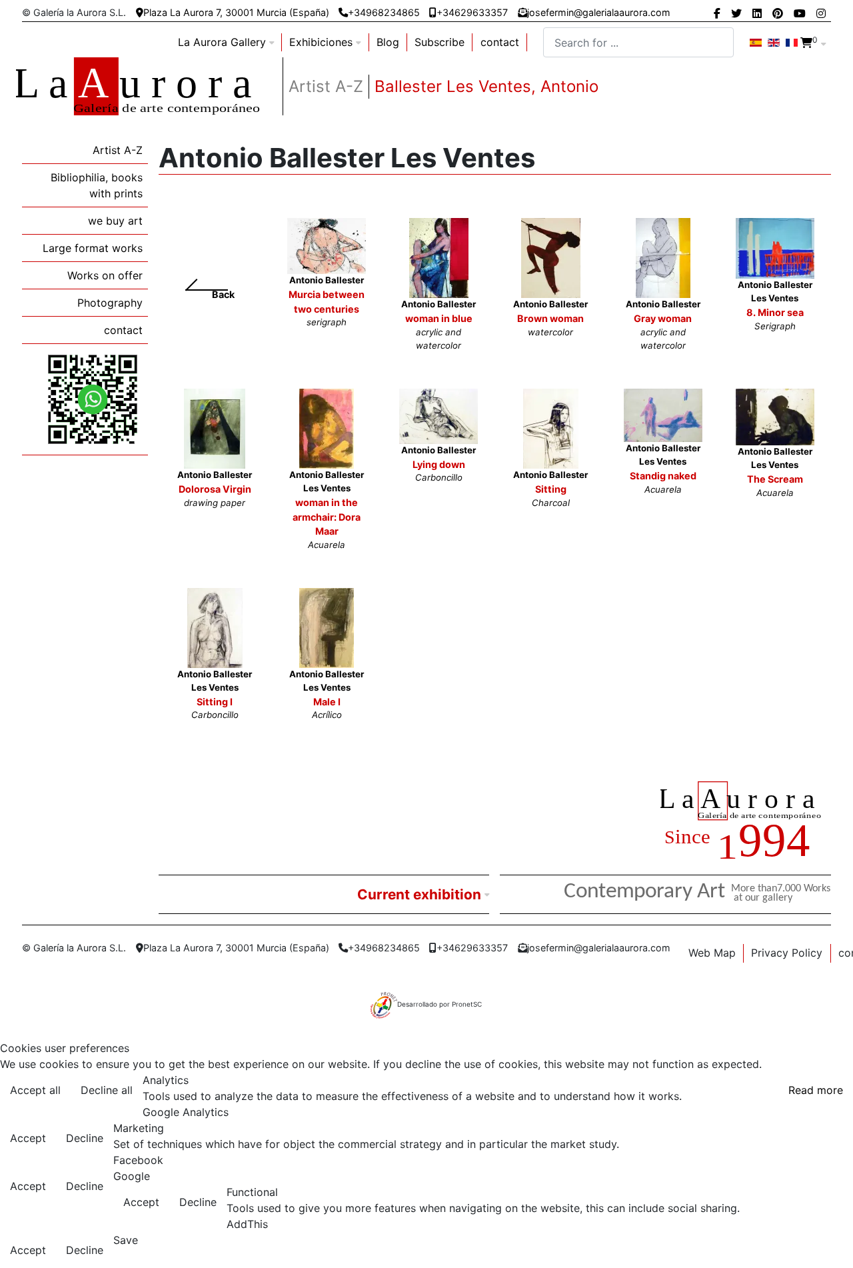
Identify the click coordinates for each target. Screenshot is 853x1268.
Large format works (93, 248)
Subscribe (439, 42)
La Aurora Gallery (222, 42)
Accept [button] (28, 1138)
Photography (110, 302)
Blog (388, 42)
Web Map (712, 952)
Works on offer (105, 275)
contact (499, 42)
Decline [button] (84, 1138)
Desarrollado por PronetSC (439, 1004)
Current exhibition (419, 894)
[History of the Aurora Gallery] (745, 822)
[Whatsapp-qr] (93, 398)
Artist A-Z (118, 150)
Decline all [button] (107, 1090)
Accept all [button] (35, 1090)
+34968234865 (384, 12)
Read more (815, 1090)
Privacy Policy (786, 952)
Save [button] (125, 1240)
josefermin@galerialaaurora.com (598, 12)
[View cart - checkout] (806, 42)
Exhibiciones (321, 42)
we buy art (115, 220)
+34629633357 (472, 12)
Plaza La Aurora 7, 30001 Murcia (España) (236, 12)
